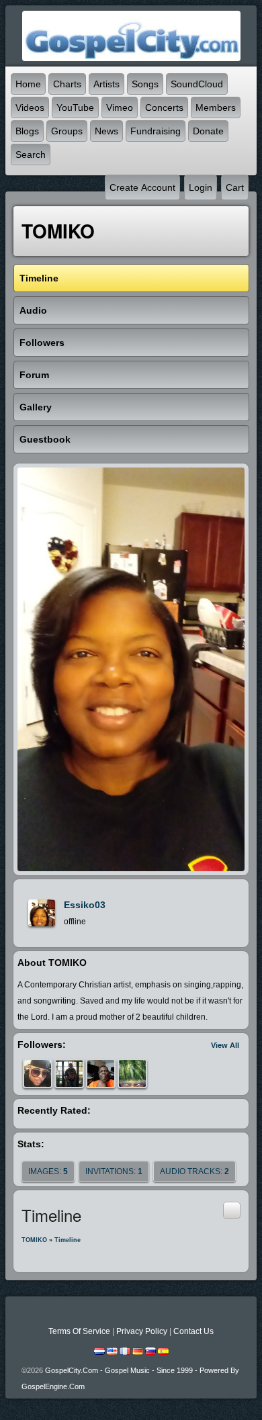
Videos (29, 107)
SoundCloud (197, 84)
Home (28, 84)
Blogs (27, 131)
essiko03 (84, 904)
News (106, 131)
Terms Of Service (79, 1331)
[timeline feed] (232, 1209)
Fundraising (155, 131)
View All (225, 1045)
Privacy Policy (141, 1331)
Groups (67, 131)
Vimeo (119, 107)
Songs (145, 84)
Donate (208, 131)
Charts (67, 84)
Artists (106, 84)
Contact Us (193, 1331)
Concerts (164, 107)
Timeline (67, 1240)
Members (215, 107)
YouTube (75, 107)
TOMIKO (34, 1240)
